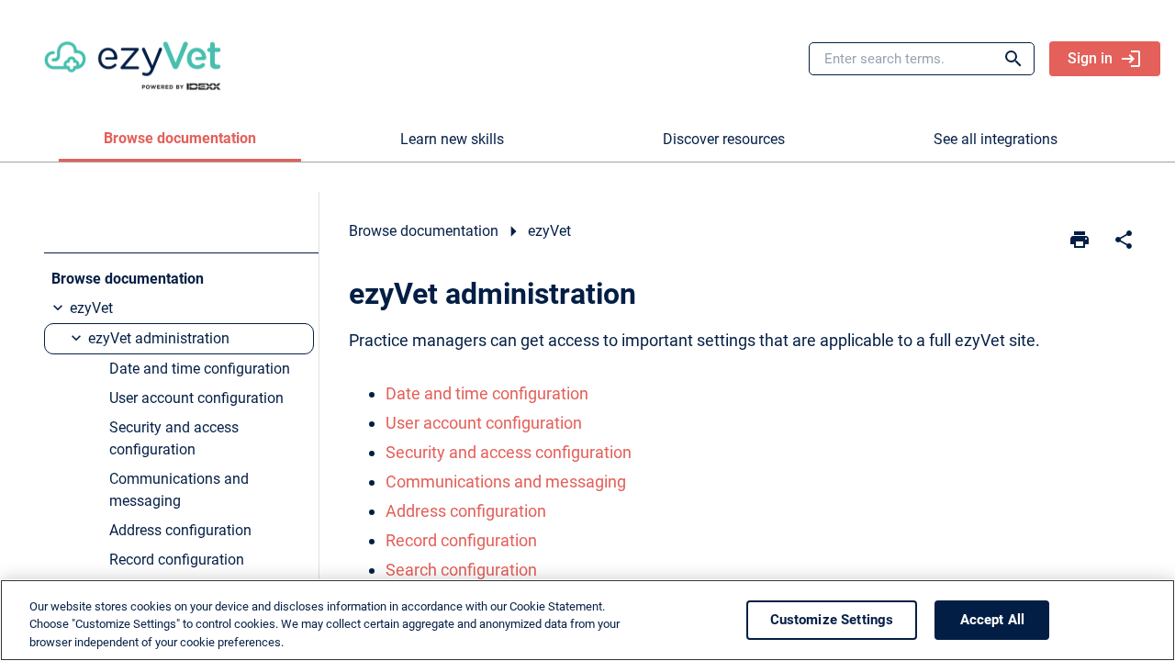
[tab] (180, 140)
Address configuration (466, 511)
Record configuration (461, 540)
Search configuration (461, 569)
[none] (1124, 240)
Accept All (992, 619)
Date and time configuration (487, 393)
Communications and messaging (506, 481)
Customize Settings (832, 619)
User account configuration (484, 422)
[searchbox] (1001, 58)
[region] (587, 620)
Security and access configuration (509, 452)
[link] (133, 58)
